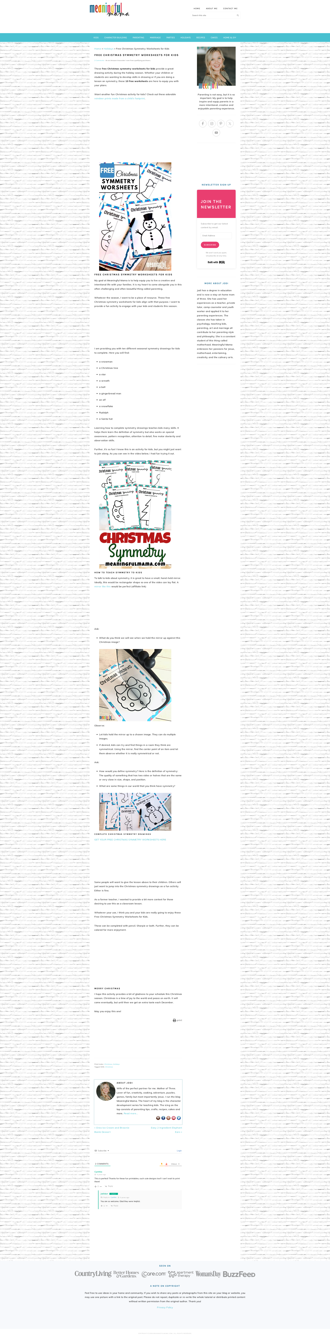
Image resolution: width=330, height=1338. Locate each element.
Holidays (109, 48)
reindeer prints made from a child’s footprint (119, 98)
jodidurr (104, 1194)
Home (97, 48)
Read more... (131, 1113)
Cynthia (98, 1172)
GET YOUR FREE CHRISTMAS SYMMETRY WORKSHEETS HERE (130, 839)
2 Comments (99, 60)
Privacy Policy (165, 1307)
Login (179, 1151)
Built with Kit (216, 262)
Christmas (108, 1064)
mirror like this (102, 586)
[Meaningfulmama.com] (110, 17)
